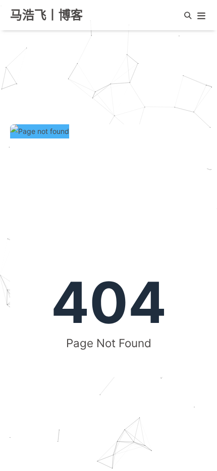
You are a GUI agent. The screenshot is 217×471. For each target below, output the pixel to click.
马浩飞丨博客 (46, 15)
